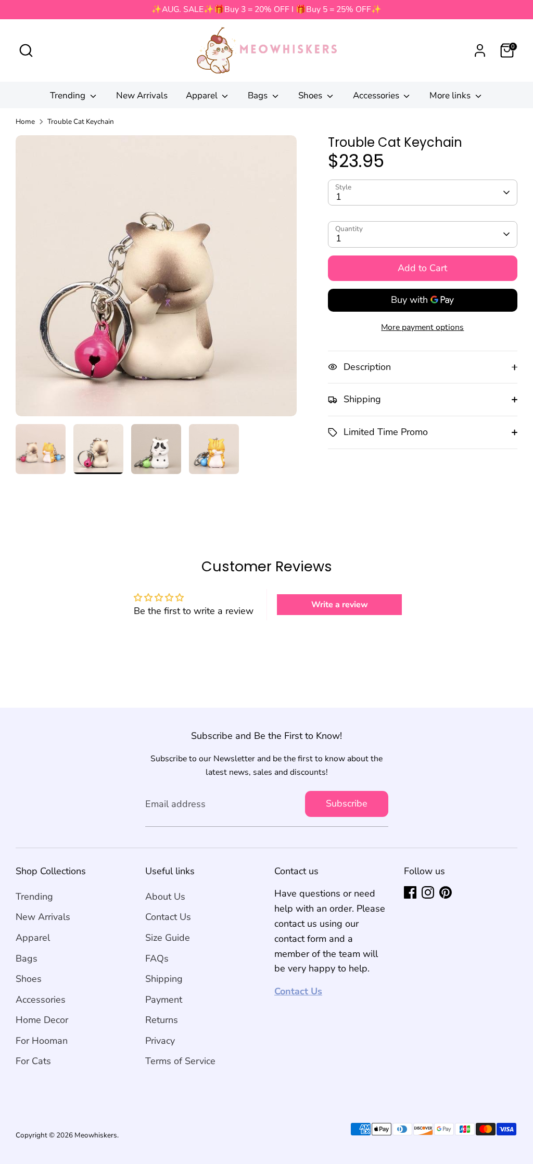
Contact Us (168, 917)
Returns (161, 1020)
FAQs (157, 958)
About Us (165, 896)
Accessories (377, 95)
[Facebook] (410, 892)
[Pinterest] (445, 892)
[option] (156, 279)
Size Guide (167, 937)
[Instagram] (428, 892)
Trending (68, 95)
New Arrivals (142, 95)
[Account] (479, 50)
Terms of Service (180, 1061)
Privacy (160, 1040)
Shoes (311, 95)
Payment (163, 999)
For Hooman (42, 1040)
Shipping (164, 979)
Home (25, 121)
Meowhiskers (95, 1135)
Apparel (203, 95)
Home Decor (42, 1020)
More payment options (422, 327)
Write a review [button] (339, 604)
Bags (259, 95)
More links (451, 95)
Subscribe (346, 803)
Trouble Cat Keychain (80, 121)
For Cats (33, 1061)
